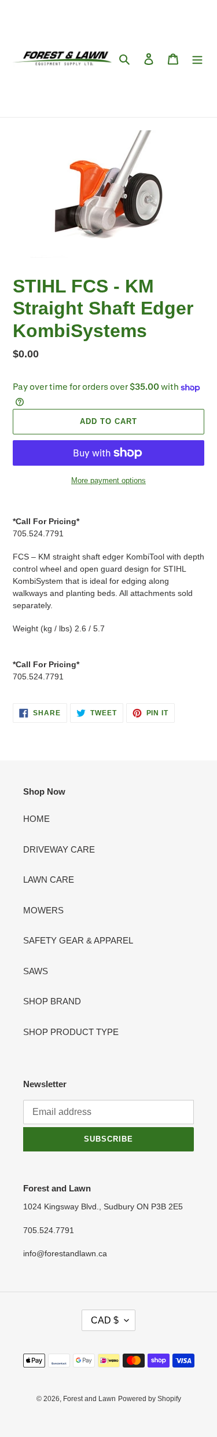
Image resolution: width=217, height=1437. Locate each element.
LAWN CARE (48, 879)
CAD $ (105, 1320)
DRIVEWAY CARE (59, 849)
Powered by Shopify (149, 1399)
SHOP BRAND (52, 1001)
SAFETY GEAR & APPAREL (78, 940)
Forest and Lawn (89, 1399)
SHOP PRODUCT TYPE (71, 1032)
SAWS (35, 971)
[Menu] (197, 58)
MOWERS (43, 910)
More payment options (108, 480)
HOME (36, 819)
